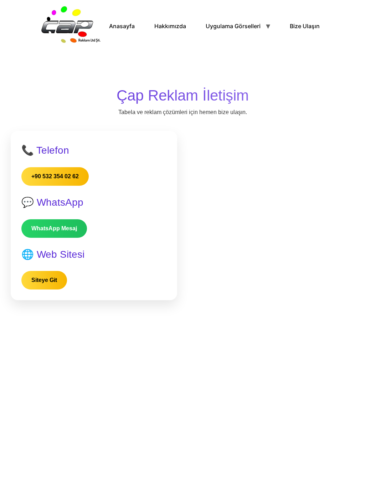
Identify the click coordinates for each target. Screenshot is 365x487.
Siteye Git (44, 280)
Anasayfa (122, 26)
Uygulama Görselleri (233, 26)
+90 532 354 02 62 (55, 176)
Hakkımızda (170, 26)
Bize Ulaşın (305, 26)
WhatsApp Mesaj (54, 228)
